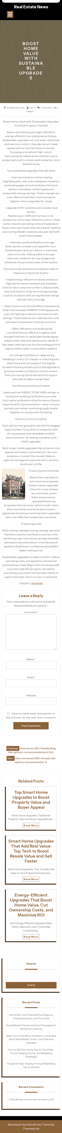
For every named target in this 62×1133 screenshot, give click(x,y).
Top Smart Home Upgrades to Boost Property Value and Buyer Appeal (31, 800)
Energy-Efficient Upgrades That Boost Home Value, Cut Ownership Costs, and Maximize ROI (31, 905)
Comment (31, 612)
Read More (31, 825)
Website (31, 695)
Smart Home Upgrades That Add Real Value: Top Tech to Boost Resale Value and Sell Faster (31, 851)
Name (31, 659)
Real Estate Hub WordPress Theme (29, 1124)
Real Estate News (31, 6)
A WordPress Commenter (23, 1099)
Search (31, 963)
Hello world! (47, 1099)
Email (31, 677)
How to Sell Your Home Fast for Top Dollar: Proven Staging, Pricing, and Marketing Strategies (31, 1053)
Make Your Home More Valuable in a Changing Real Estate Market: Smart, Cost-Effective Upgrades (31, 1039)
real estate (37, 583)
